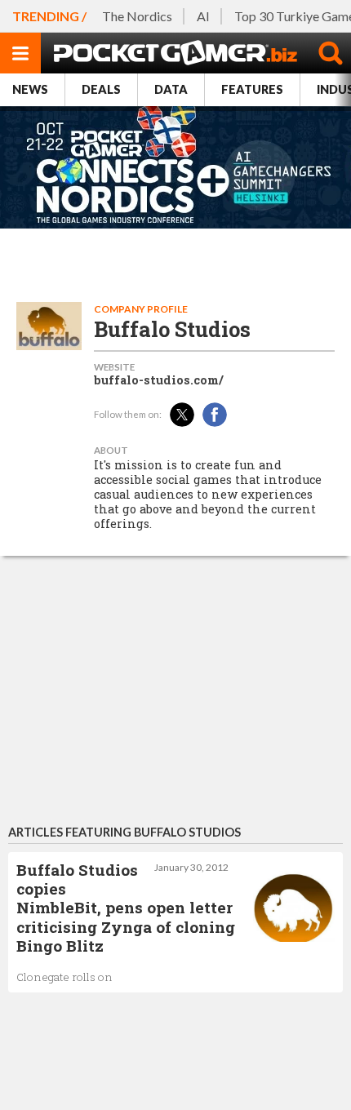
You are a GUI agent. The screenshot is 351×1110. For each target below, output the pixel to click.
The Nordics (137, 16)
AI (203, 16)
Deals (101, 89)
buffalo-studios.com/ (159, 380)
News (30, 89)
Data (171, 89)
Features (252, 89)
